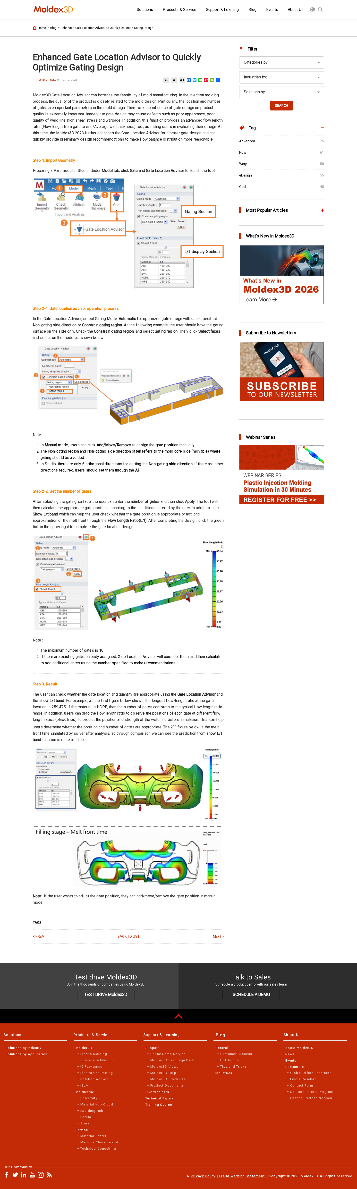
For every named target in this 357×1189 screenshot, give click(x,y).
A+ (182, 80)
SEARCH (281, 106)
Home (42, 28)
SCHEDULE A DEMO (251, 994)
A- (166, 80)
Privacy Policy (203, 1176)
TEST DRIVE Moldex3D (105, 994)
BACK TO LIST (129, 936)
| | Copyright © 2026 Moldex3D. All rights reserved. (272, 1176)
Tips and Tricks (46, 79)
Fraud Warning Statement (242, 1176)
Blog (53, 28)
